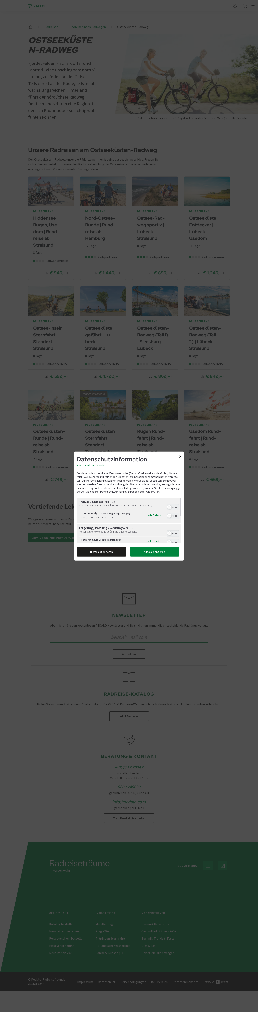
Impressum (83, 464)
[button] (169, 507)
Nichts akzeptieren (101, 551)
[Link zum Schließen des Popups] (180, 457)
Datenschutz (97, 464)
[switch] (172, 506)
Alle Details (154, 515)
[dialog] (129, 506)
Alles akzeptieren (154, 551)
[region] (129, 520)
